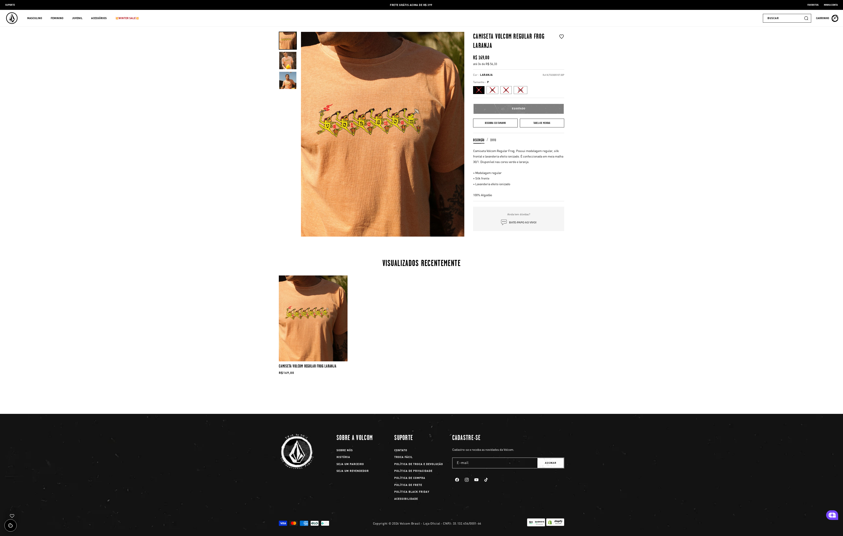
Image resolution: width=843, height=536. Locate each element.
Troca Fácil (403, 457)
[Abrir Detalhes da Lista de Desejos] (12, 516)
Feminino (57, 18)
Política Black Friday (411, 491)
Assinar (550, 462)
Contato (400, 450)
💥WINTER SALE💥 (127, 18)
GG (522, 91)
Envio (493, 140)
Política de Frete (408, 485)
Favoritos (813, 5)
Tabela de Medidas (541, 122)
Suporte (10, 5)
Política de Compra (409, 478)
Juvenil (77, 18)
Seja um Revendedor (353, 471)
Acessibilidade (406, 498)
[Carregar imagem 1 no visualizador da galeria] (288, 40)
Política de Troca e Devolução (418, 464)
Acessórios (99, 18)
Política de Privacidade (413, 471)
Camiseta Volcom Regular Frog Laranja (308, 366)
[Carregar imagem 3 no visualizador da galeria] (288, 80)
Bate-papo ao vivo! (523, 222)
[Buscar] (806, 18)
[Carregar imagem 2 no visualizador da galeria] (288, 60)
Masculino (34, 18)
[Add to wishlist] (561, 42)
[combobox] (787, 18)
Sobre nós (345, 450)
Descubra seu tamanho (495, 122)
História (343, 457)
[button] (36, 18)
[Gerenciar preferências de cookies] (10, 525)
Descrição (479, 140)
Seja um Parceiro (350, 464)
